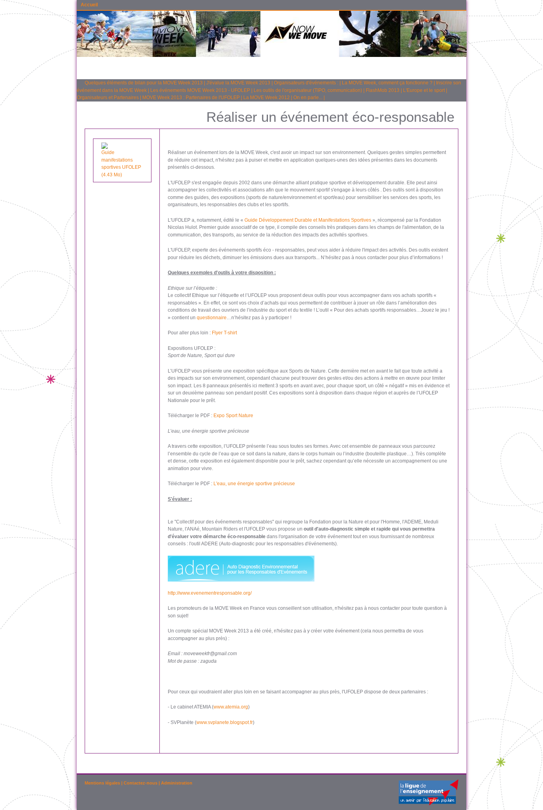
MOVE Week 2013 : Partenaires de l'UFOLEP (191, 97)
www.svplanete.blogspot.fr (224, 722)
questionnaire (212, 317)
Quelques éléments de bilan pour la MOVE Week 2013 (144, 83)
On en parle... (307, 97)
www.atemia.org (230, 707)
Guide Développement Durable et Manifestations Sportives (307, 220)
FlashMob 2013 (382, 90)
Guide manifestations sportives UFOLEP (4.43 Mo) (121, 164)
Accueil (89, 5)
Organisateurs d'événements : (306, 83)
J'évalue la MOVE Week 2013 (238, 83)
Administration (176, 783)
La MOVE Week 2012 (266, 97)
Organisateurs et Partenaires (108, 97)
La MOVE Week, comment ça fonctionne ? (387, 83)
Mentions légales (102, 783)
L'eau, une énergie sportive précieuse (254, 483)
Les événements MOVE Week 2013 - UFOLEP (200, 90)
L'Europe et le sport (424, 90)
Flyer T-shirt (224, 333)
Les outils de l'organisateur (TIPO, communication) (308, 90)
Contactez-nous (140, 783)
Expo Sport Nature (233, 415)
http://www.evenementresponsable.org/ (210, 593)
